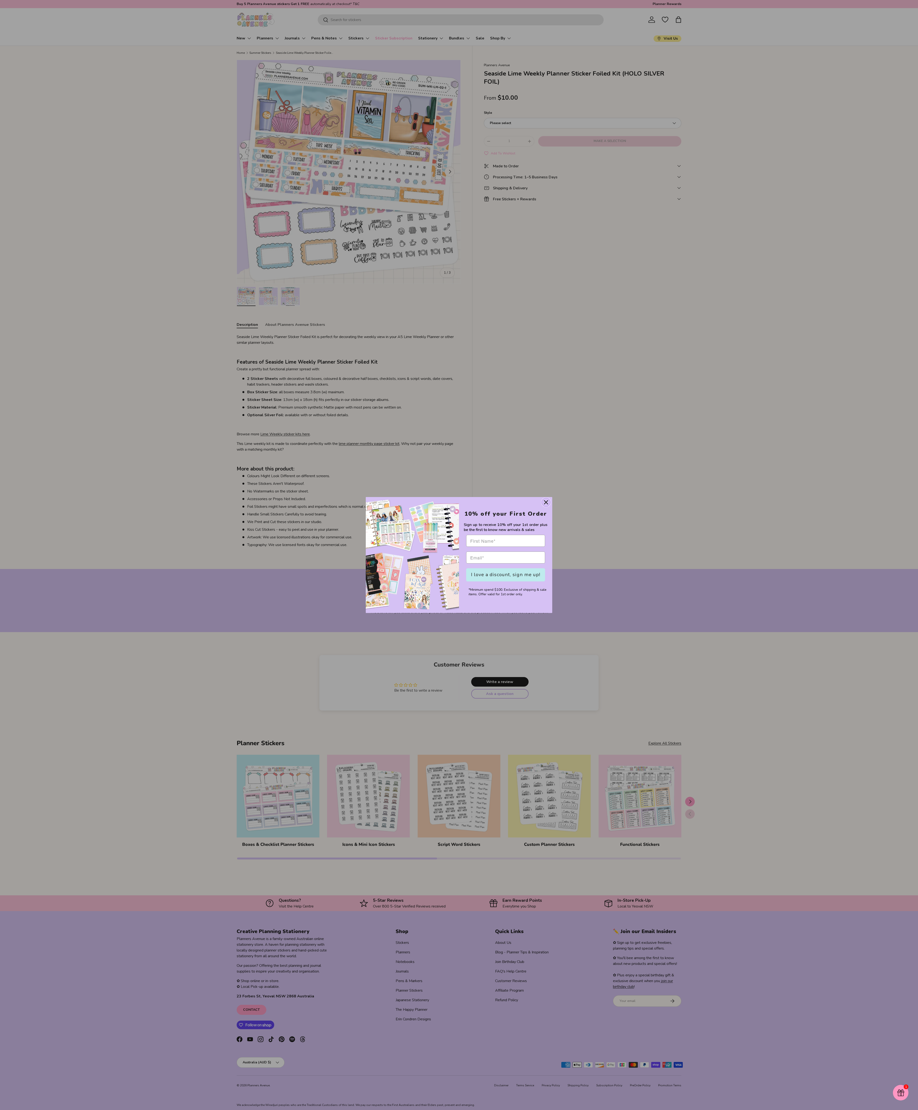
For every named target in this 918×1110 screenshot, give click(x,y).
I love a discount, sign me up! (505, 574)
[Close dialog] (546, 502)
